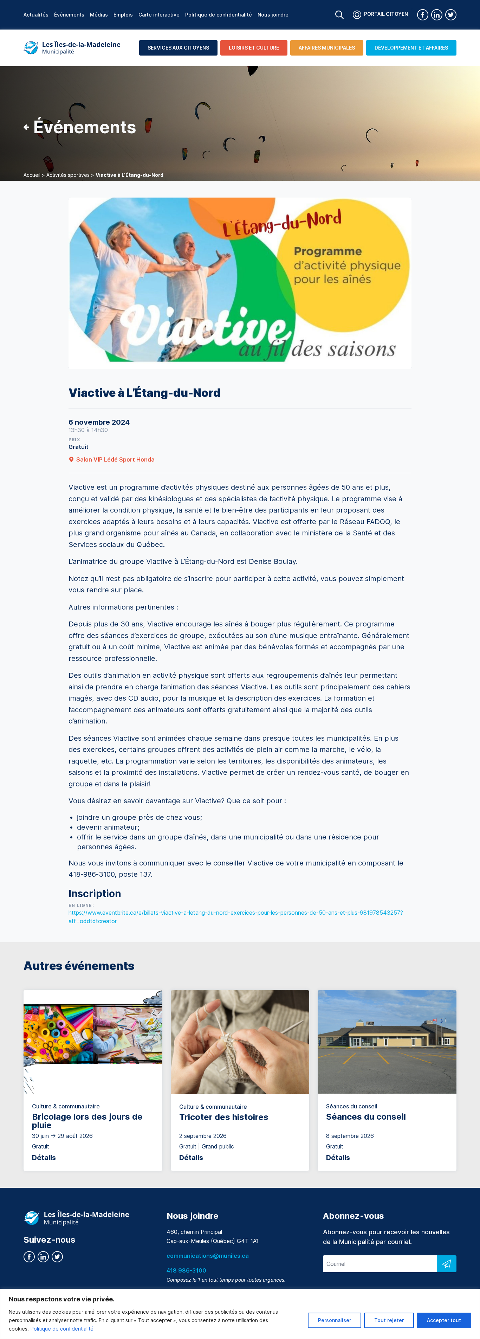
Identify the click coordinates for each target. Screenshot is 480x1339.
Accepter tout (444, 1320)
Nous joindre (273, 15)
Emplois (123, 15)
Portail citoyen (386, 14)
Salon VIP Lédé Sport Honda (115, 459)
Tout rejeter (389, 1320)
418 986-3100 (186, 1270)
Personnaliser (334, 1320)
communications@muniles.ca (208, 1255)
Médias (99, 15)
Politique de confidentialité (62, 1329)
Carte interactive (159, 15)
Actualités (36, 15)
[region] (240, 1314)
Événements (69, 15)
